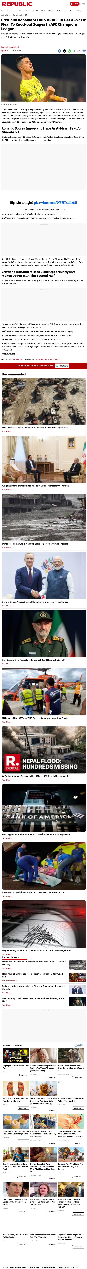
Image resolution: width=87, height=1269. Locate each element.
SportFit (4, 50)
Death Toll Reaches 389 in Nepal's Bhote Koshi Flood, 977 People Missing (35, 543)
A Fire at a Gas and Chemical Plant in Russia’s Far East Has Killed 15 (33, 892)
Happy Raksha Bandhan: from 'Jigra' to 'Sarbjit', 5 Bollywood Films (32, 975)
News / (3, 11)
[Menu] (82, 4)
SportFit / (10, 11)
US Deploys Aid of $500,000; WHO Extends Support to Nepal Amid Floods (35, 718)
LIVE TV (75, 4)
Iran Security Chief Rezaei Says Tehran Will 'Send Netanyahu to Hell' (33, 660)
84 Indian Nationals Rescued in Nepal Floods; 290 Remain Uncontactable (35, 776)
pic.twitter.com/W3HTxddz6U (55, 202)
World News (6, 431)
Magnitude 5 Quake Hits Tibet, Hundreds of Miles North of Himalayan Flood (37, 950)
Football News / (19, 11)
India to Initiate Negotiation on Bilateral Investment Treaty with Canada (35, 602)
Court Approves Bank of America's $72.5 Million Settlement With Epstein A (36, 834)
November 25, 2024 (58, 209)
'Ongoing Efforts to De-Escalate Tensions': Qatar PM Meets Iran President (35, 485)
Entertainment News (9, 981)
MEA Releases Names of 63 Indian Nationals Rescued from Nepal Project (35, 427)
